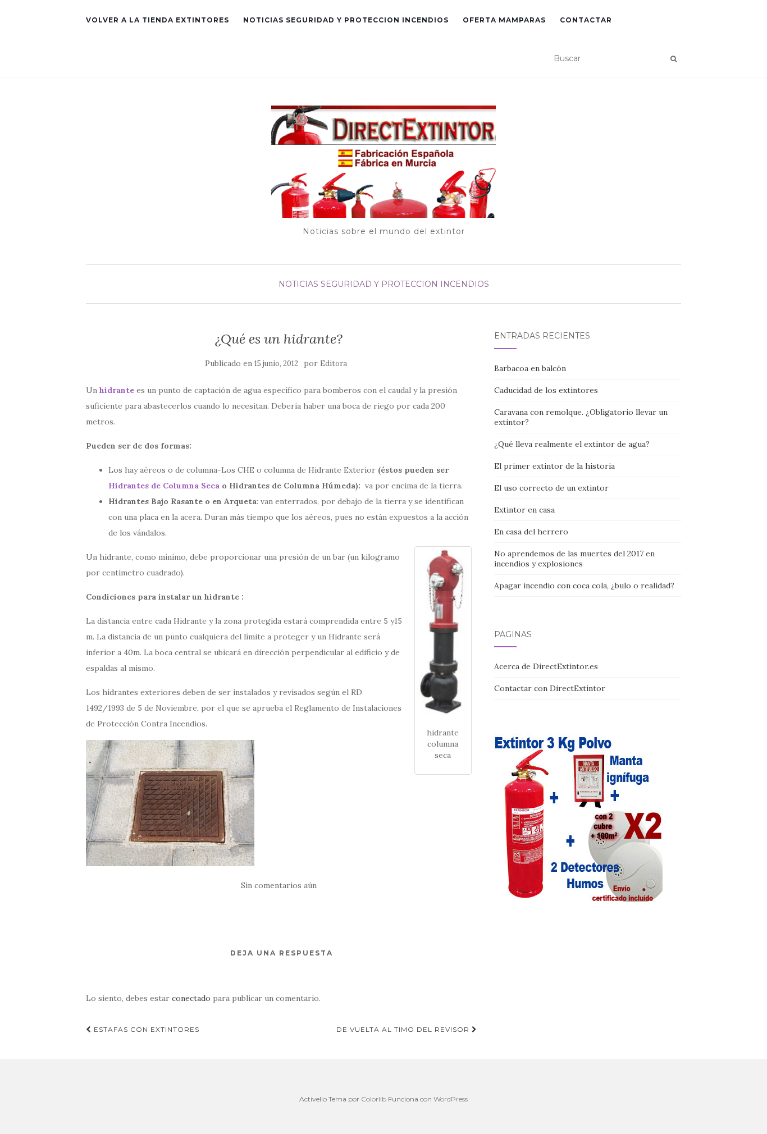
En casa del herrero (531, 532)
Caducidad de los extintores (546, 390)
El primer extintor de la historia (554, 466)
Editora (333, 363)
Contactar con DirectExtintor (549, 688)
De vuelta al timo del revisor (404, 1029)
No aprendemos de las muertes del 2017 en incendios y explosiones (574, 558)
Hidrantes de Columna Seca (164, 486)
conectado (191, 998)
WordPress (450, 1099)
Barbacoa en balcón (530, 368)
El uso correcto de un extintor (551, 488)
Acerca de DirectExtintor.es (546, 666)
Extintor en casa (524, 510)
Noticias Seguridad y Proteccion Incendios (346, 20)
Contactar (586, 20)
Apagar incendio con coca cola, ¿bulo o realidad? (584, 585)
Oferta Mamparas (504, 20)
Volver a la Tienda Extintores (157, 20)
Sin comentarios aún (279, 885)
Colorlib (373, 1099)
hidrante (116, 390)
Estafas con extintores (145, 1029)
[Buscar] (673, 59)
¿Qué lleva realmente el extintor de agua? (572, 444)
